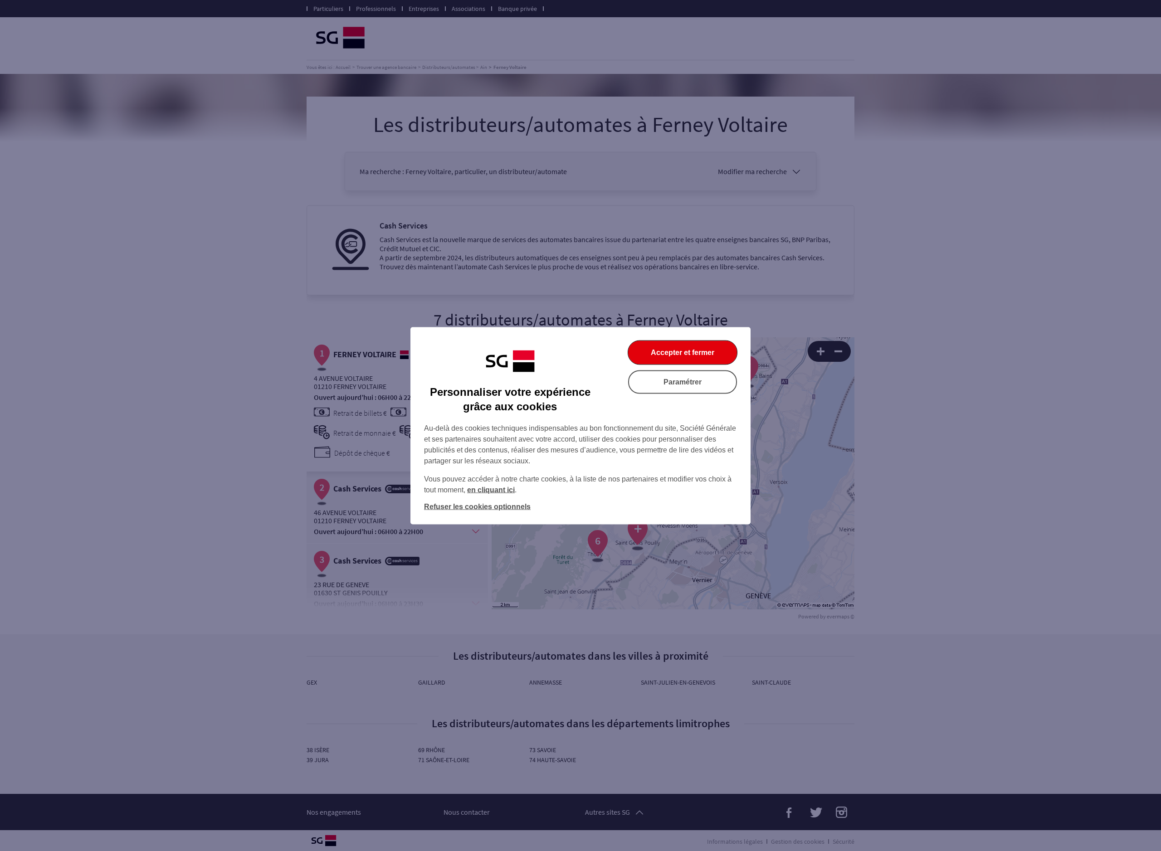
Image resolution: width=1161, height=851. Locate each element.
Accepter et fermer (682, 352)
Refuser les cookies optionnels (477, 506)
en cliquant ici (491, 489)
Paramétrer (682, 381)
